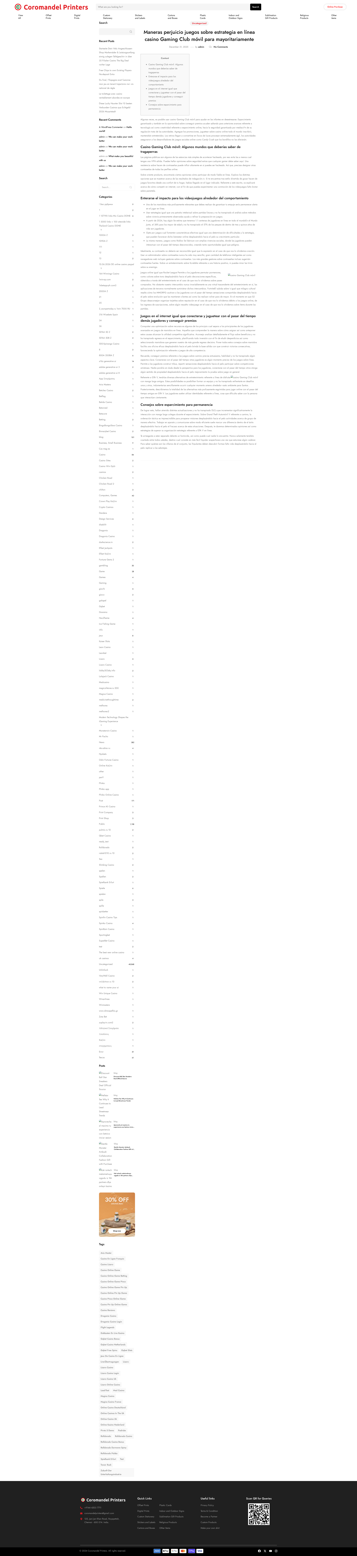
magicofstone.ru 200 (109, 688)
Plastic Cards (165, 1505)
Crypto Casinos (106, 507)
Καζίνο (102, 1040)
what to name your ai (109, 987)
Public (102, 824)
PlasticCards (203, 17)
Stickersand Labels (140, 17)
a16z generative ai (107, 361)
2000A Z (103, 291)
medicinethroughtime (109, 699)
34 (100, 320)
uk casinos (104, 958)
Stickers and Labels (146, 1522)
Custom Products (208, 1522)
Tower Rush (106, 1464)
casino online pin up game (114, 1293)
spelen (102, 870)
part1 (101, 777)
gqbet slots (126, 1350)
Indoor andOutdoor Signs (235, 17)
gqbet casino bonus (110, 1338)
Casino (102, 454)
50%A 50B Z (105, 337)
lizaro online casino (110, 1384)
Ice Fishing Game (107, 623)
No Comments (221, 46)
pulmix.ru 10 (105, 829)
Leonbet (102, 653)
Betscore (103, 413)
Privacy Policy (207, 1505)
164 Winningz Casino (109, 273)
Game (102, 571)
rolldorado (106, 1436)
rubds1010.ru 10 (106, 853)
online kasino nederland (112, 1424)
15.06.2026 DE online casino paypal (116, 264)
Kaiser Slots (104, 641)
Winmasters (104, 1005)
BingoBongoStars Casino (110, 425)
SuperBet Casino (106, 940)
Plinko (102, 783)
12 (100, 252)
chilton (102, 489)
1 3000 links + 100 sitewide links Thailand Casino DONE (114, 223)
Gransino (103, 612)
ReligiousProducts (304, 17)
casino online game (110, 1270)
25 (100, 302)
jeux (101, 635)
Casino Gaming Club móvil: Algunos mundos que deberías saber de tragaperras (166, 68)
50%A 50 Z (104, 332)
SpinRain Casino (106, 929)
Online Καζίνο (105, 765)
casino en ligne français (112, 1258)
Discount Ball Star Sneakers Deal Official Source (123, 1078)
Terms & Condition (209, 1511)
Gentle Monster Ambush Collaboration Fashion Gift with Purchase (124, 1149)
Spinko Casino (106, 923)
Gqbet (102, 606)
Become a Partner (209, 1516)
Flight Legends (107, 1327)
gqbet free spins (109, 1350)
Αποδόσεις (104, 1034)
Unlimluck (103, 969)
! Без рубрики (106, 204)
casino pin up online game (114, 1304)
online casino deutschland (113, 1407)
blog (101, 437)
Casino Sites (104, 460)
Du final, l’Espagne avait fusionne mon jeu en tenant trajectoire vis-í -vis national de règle (116, 84)
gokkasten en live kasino (112, 1333)
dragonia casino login (111, 1321)
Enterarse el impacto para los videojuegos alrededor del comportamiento (162, 80)
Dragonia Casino (107, 536)
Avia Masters (105, 384)
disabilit (102, 524)
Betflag (102, 396)
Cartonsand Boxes (172, 17)
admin (201, 46)
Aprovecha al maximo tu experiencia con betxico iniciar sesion (124, 1127)
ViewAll (20, 17)
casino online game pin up (114, 1287)
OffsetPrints (48, 17)
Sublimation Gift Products (171, 1516)
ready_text (103, 841)
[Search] (130, 187)
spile (101, 900)
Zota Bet (103, 1016)
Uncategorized (199, 23)
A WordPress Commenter (111, 127)
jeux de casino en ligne (112, 1356)
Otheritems (334, 17)
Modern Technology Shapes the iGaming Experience (113, 719)
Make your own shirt (210, 1528)
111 (100, 246)
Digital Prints (143, 1511)
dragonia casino (108, 1315)
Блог (101, 1051)
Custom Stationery (145, 1516)
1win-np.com (105, 279)
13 (100, 258)
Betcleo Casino (106, 390)
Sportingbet (104, 935)
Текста (102, 1057)
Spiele (102, 888)
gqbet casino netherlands (113, 1344)
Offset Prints (143, 1505)
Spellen (102, 876)
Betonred (103, 407)
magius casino (107, 1396)
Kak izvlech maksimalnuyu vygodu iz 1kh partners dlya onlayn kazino (123, 1175)
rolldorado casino (123, 1436)
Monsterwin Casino (108, 730)
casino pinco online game (113, 1298)
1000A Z (103, 235)
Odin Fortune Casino (109, 759)
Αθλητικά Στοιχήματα (109, 1028)
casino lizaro (107, 1264)
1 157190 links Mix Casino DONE (115, 215)
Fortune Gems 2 (106, 559)
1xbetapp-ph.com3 (107, 285)
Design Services (106, 518)
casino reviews (108, 1310)
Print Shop (104, 818)
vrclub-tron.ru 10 (106, 981)
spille (101, 905)
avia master (106, 1253)
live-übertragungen (110, 1361)
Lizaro (102, 658)
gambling (103, 565)
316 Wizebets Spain (108, 314)
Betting (102, 419)
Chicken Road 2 (106, 483)
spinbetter (103, 911)
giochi (102, 588)
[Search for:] (117, 187)
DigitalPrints (77, 17)
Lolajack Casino (106, 676)
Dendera (103, 513)
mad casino (118, 1390)
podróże (122, 1430)
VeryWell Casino (107, 975)
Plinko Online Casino (109, 794)
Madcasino (104, 682)
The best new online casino (111, 952)
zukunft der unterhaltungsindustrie (111, 1472)
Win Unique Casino (108, 993)
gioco (101, 594)
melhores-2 (104, 711)
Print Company (106, 812)
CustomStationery (107, 17)
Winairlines (104, 999)
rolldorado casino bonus (112, 1441)
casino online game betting (114, 1275)
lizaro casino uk (108, 1378)
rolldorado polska (109, 1453)
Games (102, 577)
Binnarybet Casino (107, 431)
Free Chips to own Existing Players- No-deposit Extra (115, 72)
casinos (102, 472)
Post (101, 800)
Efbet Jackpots (105, 548)
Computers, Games (108, 495)
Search (255, 7)
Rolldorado (104, 847)
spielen (102, 894)
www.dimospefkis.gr (108, 1010)
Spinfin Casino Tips (108, 917)
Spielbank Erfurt (106, 882)
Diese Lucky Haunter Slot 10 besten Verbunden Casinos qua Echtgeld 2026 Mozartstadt (115, 107)
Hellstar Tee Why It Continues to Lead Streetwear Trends (123, 1100)
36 (100, 326)
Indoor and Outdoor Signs (171, 1511)
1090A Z (103, 241)
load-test (105, 1390)
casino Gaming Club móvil (182, 119)
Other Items (164, 1528)
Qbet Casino (105, 835)
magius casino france (111, 1401)
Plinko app (104, 789)
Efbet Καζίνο (105, 553)
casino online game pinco (113, 1281)
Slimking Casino (106, 864)
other (101, 771)
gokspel (102, 600)
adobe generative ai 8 (109, 373)
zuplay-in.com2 (106, 1022)
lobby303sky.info (107, 670)
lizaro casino (107, 1367)
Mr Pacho (103, 736)
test (100, 946)
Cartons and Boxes (146, 1528)
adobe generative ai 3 (109, 367)
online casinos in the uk (112, 1413)
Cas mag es (104, 448)
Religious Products (168, 1522)
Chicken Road (105, 478)
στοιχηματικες (105, 1045)
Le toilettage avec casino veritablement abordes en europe (114, 95)
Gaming (102, 583)
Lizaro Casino (105, 664)
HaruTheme (104, 618)
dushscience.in (106, 542)
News (101, 742)
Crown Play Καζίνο (108, 501)
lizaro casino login (110, 1373)
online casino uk (109, 1419)
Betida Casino (105, 402)
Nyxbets (102, 754)
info (101, 629)
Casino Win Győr (107, 466)
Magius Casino (106, 694)
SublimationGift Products (271, 17)
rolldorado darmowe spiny (113, 1447)
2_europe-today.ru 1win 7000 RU (114, 308)
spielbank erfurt (108, 1459)
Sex (100, 859)
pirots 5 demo (107, 1430)
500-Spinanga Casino (109, 343)
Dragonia (103, 530)
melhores (103, 705)
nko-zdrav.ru (104, 748)
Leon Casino (105, 647)
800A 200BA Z (106, 355)
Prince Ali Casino (107, 806)
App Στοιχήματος (107, 378)
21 (100, 297)
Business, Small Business (110, 442)
